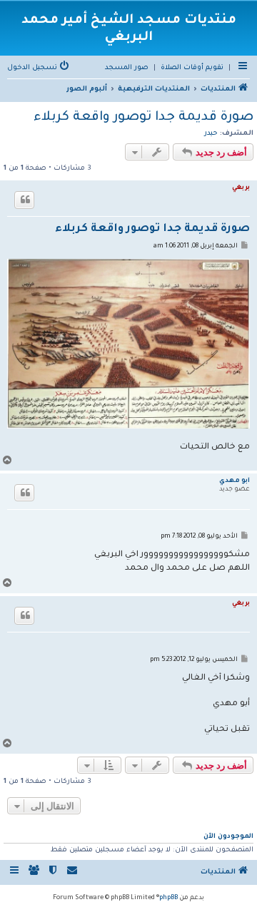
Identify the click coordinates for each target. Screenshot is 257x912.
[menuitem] (192, 68)
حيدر (211, 134)
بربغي (241, 188)
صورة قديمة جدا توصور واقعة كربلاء (143, 118)
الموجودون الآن (228, 837)
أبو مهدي (234, 481)
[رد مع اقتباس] (24, 199)
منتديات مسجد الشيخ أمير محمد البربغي (128, 29)
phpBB (168, 898)
